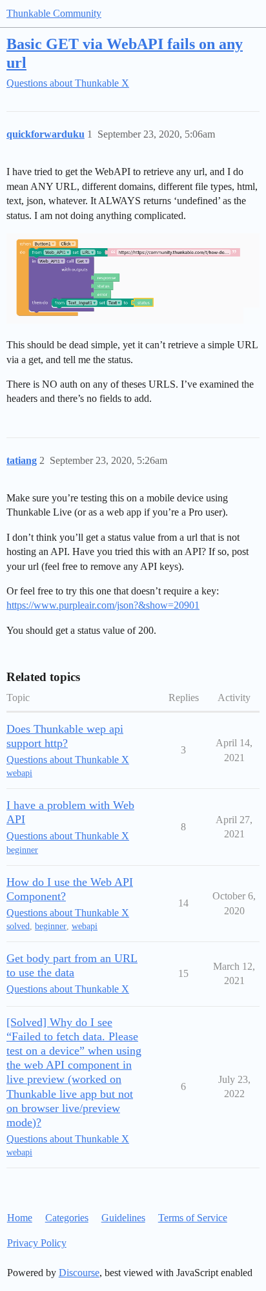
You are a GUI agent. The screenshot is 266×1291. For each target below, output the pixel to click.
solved (18, 926)
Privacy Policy (36, 1242)
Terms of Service (192, 1217)
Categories (66, 1217)
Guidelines (123, 1217)
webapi (19, 773)
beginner (22, 850)
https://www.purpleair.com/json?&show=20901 (103, 605)
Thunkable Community (53, 13)
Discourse (79, 1272)
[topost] (133, 278)
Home (19, 1217)
